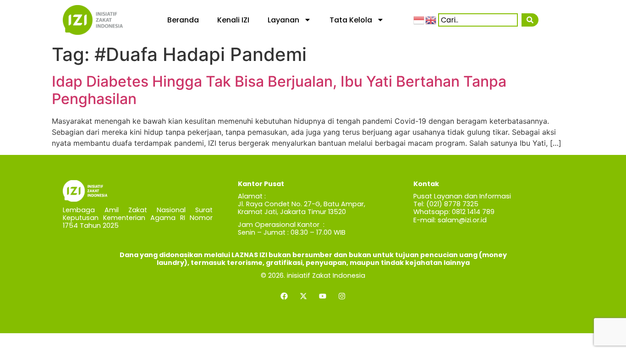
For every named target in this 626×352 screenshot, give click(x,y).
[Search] (530, 20)
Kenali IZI (233, 20)
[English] (431, 19)
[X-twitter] (303, 296)
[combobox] (478, 20)
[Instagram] (342, 296)
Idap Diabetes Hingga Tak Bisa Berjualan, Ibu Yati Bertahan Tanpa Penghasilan (279, 90)
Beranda (183, 20)
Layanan (283, 20)
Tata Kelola (350, 20)
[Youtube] (322, 296)
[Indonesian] (419, 19)
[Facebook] (284, 296)
